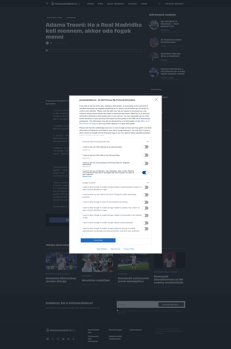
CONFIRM (98, 240)
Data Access (115, 249)
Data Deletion (102, 249)
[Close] (157, 100)
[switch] (145, 146)
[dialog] (115, 174)
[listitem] (115, 141)
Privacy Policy (129, 249)
